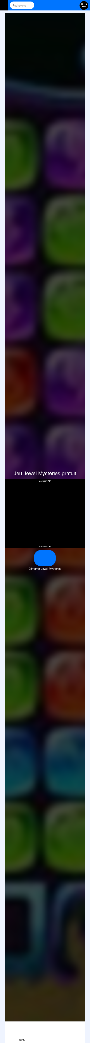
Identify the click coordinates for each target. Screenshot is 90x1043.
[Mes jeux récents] (56, 5)
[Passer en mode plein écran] (79, 1026)
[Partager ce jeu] (56, 1026)
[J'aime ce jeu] (22, 1034)
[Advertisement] (45, 513)
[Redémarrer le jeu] (11, 1026)
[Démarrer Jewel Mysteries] (45, 558)
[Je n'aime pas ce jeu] (22, 1026)
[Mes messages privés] (65, 5)
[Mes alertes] (73, 5)
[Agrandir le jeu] (67, 1026)
